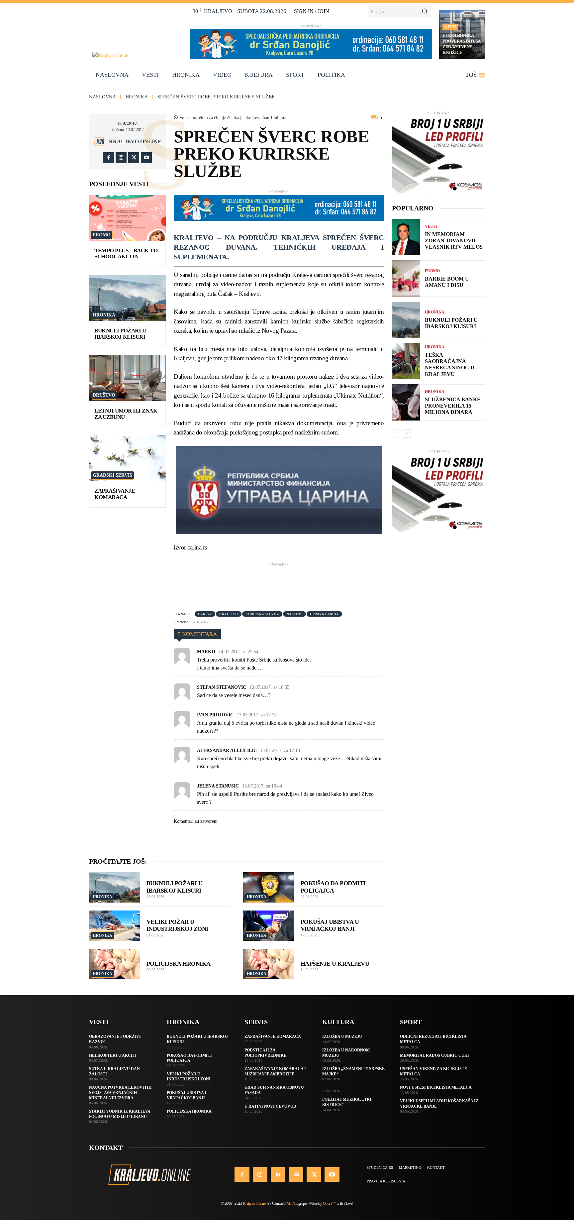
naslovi (294, 614)
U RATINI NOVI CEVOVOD (270, 1106)
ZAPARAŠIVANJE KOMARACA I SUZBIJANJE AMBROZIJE (275, 1071)
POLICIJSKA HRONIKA (178, 963)
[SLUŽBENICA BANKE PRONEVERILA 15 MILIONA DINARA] (406, 402)
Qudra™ (329, 1203)
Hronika (137, 96)
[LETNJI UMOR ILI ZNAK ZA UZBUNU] (127, 378)
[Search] (424, 11)
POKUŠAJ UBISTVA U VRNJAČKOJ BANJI (330, 925)
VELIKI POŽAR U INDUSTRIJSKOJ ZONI (177, 925)
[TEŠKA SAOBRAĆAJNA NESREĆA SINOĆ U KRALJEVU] (406, 361)
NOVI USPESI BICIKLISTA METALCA (436, 1087)
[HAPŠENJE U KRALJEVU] (268, 964)
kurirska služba (262, 614)
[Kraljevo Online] (137, 55)
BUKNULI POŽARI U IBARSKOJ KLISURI (120, 333)
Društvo (104, 395)
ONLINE (290, 1203)
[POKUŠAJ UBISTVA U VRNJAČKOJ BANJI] (268, 926)
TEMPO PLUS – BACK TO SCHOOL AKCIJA (125, 253)
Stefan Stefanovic (221, 687)
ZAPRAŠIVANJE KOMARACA (114, 494)
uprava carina (324, 614)
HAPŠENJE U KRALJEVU (335, 963)
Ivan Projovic (215, 714)
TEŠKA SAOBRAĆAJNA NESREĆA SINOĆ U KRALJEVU (449, 364)
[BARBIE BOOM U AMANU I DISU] (406, 278)
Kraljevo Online (135, 141)
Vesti (450, 27)
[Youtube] (146, 157)
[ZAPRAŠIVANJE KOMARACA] (127, 458)
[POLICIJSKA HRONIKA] (114, 964)
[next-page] (407, 433)
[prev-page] (396, 433)
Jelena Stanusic (218, 786)
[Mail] (296, 1174)
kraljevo (228, 614)
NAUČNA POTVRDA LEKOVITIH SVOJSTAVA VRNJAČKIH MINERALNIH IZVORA (120, 1092)
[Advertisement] (295, 583)
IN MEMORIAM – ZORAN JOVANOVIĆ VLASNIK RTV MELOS (454, 240)
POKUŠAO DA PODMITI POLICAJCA (189, 1058)
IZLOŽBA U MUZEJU (342, 1036)
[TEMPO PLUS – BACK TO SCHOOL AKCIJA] (127, 218)
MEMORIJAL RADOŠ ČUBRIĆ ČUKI (434, 1055)
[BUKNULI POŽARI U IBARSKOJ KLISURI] (127, 298)
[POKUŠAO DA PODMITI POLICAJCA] (268, 887)
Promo (102, 234)
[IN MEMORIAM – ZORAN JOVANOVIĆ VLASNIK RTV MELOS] (406, 237)
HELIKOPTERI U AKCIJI (112, 1055)
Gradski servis (112, 475)
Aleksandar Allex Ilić (227, 750)
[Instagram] (121, 157)
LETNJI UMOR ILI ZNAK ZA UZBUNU (125, 414)
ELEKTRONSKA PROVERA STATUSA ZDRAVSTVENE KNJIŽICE (461, 44)
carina (205, 614)
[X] (133, 157)
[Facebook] (108, 157)
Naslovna (102, 96)
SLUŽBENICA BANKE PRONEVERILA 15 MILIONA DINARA (453, 406)
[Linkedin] (278, 1174)
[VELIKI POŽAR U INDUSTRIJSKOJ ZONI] (114, 926)
